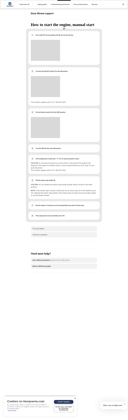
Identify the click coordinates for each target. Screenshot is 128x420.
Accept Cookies (64, 402)
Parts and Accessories (81, 4)
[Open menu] (123, 4)
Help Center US (24, 4)
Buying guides (42, 4)
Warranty (95, 4)
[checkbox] (64, 228)
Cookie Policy (12, 410)
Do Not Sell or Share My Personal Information (64, 408)
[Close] (75, 398)
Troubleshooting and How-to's (60, 4)
